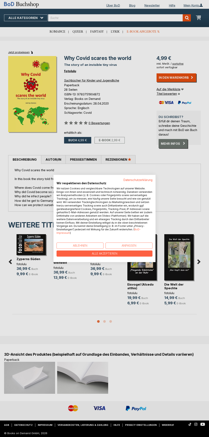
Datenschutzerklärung (137, 180)
